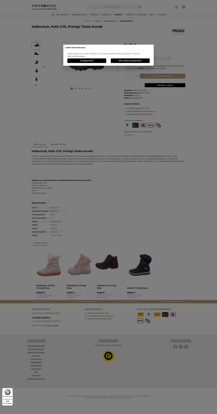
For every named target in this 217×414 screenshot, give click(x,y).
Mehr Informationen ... (76, 56)
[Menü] (11, 389)
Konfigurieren (86, 61)
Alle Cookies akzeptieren (130, 61)
